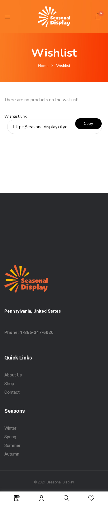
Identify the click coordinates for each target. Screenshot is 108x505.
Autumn (11, 454)
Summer (12, 445)
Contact (12, 392)
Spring (10, 436)
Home (43, 65)
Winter (10, 428)
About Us (13, 375)
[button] (98, 16)
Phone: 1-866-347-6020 (29, 332)
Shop (9, 383)
